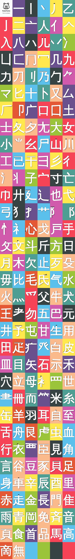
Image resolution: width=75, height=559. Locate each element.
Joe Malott (7, 13)
